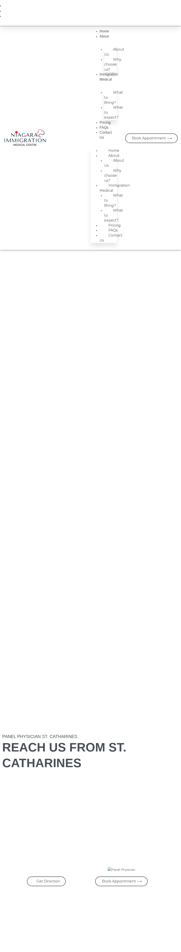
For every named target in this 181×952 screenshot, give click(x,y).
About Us (114, 52)
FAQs (104, 127)
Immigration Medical (115, 188)
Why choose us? (112, 64)
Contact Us (111, 237)
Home (104, 31)
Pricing (105, 122)
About (104, 36)
